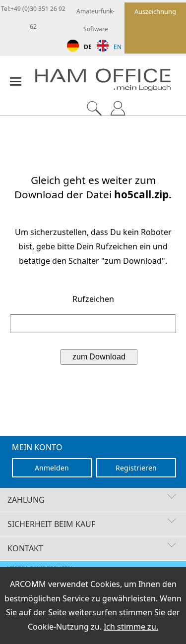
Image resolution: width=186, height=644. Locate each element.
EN (118, 47)
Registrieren (136, 467)
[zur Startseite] (110, 82)
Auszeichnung (155, 11)
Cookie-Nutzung (58, 626)
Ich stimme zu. (131, 626)
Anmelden (52, 467)
